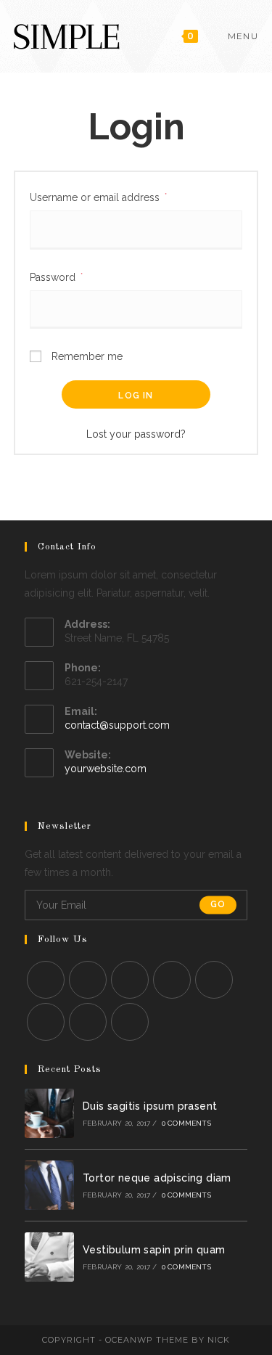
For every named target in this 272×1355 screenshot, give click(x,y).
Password (56, 277)
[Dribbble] (46, 1022)
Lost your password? (136, 434)
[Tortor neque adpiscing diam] (49, 1185)
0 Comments (186, 1123)
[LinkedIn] (172, 980)
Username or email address (98, 197)
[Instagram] (130, 980)
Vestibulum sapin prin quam (154, 1250)
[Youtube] (88, 1022)
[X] (46, 980)
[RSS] (130, 1022)
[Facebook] (88, 980)
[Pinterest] (214, 980)
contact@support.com (117, 725)
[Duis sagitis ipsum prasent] (49, 1113)
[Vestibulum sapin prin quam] (49, 1257)
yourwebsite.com (106, 768)
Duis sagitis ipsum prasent (150, 1106)
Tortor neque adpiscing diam (157, 1178)
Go (218, 905)
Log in (135, 395)
